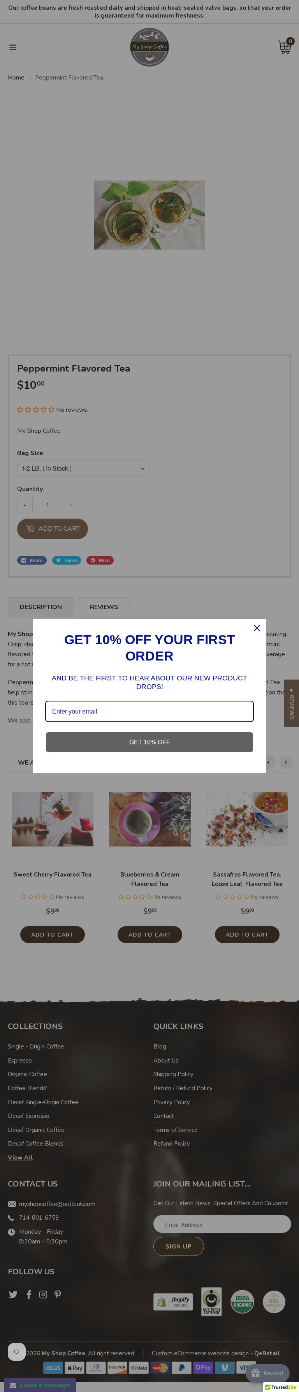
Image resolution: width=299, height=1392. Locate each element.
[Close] (257, 628)
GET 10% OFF (149, 742)
